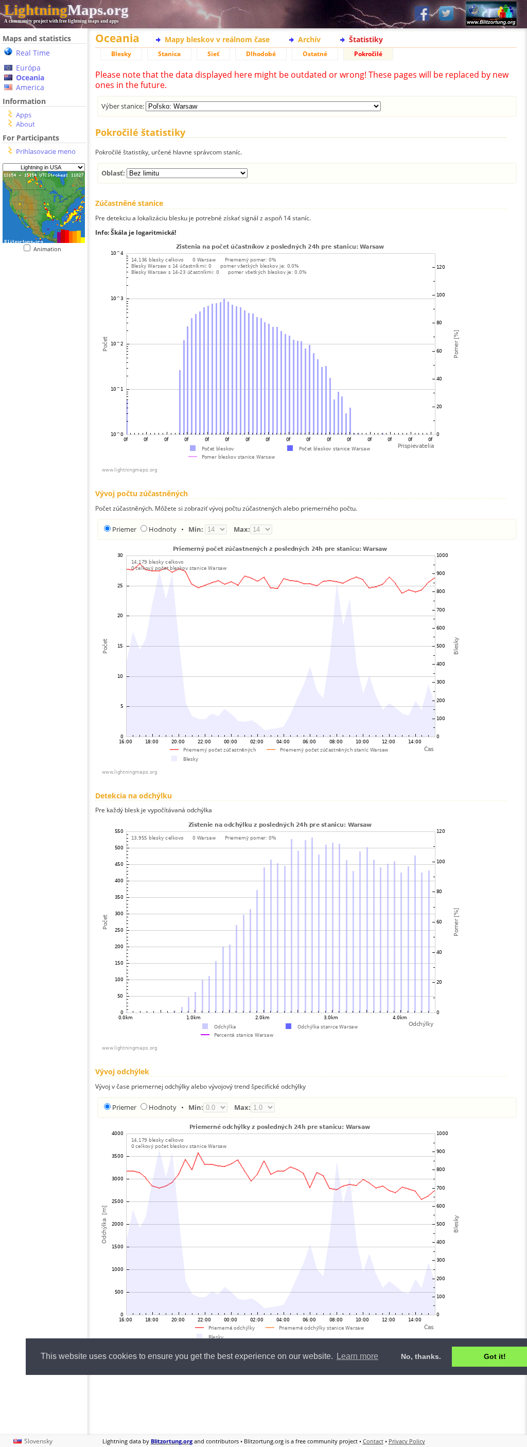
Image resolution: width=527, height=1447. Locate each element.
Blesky (121, 53)
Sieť (213, 53)
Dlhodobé (261, 53)
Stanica (169, 53)
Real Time (33, 53)
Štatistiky (366, 39)
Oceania (30, 77)
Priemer (124, 529)
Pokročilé (368, 53)
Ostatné (315, 53)
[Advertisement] (306, 1404)
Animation (49, 249)
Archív (309, 39)
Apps (23, 114)
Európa (28, 68)
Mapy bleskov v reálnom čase (217, 39)
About (25, 124)
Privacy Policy (407, 1441)
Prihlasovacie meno (46, 151)
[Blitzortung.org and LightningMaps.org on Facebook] (422, 14)
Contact (373, 1441)
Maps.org (66, 10)
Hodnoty (163, 529)
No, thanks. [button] (421, 1356)
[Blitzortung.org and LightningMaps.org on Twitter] (446, 14)
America (30, 87)
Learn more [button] (357, 1356)
